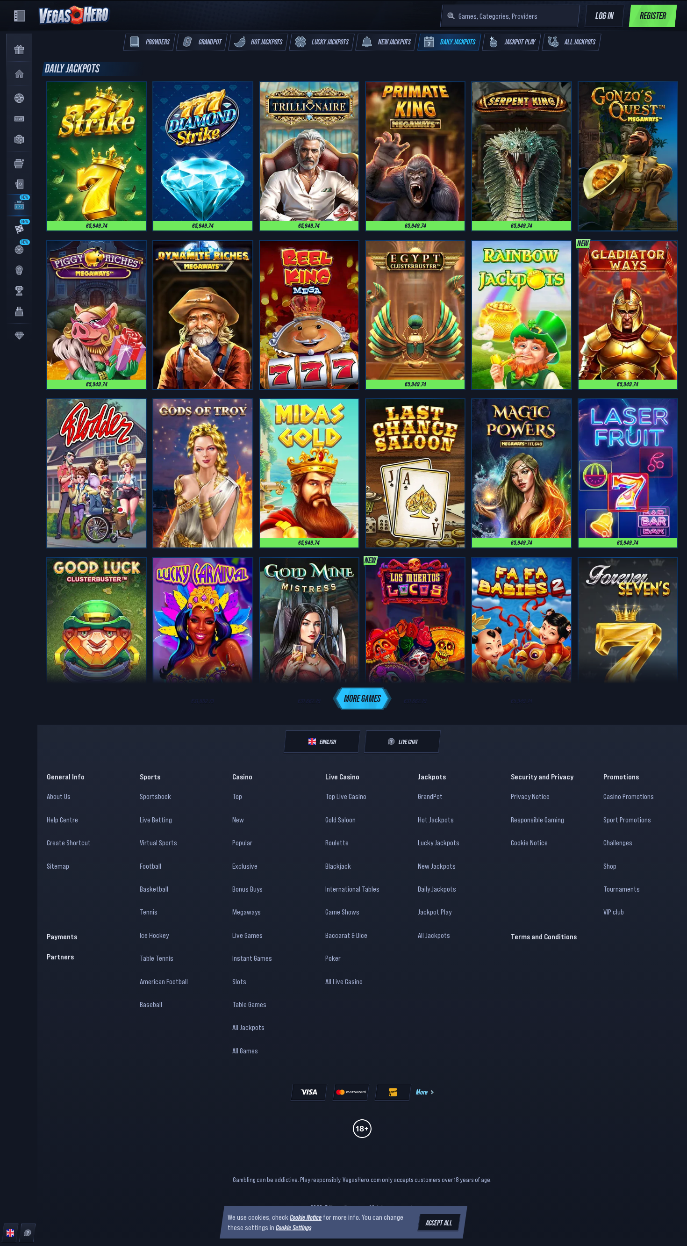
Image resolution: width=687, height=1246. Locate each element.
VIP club (613, 911)
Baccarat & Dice (346, 935)
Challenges (617, 842)
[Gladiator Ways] (628, 315)
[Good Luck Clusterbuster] (96, 632)
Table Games (249, 1004)
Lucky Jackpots (438, 842)
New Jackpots (437, 866)
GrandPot (430, 796)
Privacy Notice (530, 796)
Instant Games (252, 958)
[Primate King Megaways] (415, 156)
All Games (245, 1050)
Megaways (246, 911)
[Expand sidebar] (19, 15)
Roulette (337, 842)
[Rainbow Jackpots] (521, 315)
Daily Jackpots (437, 889)
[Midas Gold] (309, 473)
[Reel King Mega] (309, 315)
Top (237, 796)
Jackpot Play (434, 911)
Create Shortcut (69, 842)
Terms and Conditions (544, 936)
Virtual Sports (158, 842)
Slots (239, 981)
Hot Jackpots (436, 819)
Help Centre (62, 819)
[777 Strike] (96, 156)
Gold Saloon (340, 819)
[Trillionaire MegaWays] (309, 156)
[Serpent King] (521, 156)
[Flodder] (96, 473)
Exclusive (245, 866)
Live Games (247, 935)
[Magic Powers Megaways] (521, 473)
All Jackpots (248, 1027)
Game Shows (342, 911)
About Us (59, 796)
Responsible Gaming (537, 819)
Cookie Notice (529, 842)
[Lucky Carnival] (202, 632)
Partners (60, 956)
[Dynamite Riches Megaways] (202, 315)
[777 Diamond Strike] (202, 156)
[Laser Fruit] (628, 473)
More (422, 1092)
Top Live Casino (345, 796)
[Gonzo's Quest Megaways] (628, 156)
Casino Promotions (628, 796)
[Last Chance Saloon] (415, 473)
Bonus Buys (247, 889)
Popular (242, 842)
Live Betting (156, 819)
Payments (62, 936)
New (238, 819)
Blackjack (338, 866)
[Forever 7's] (628, 632)
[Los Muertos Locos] (415, 632)
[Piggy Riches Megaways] (96, 315)
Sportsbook (155, 796)
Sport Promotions (627, 819)
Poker (333, 958)
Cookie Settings (293, 1228)
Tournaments (621, 889)
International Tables (352, 889)
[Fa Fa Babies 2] (521, 632)
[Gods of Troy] (202, 473)
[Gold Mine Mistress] (309, 632)
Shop (609, 866)
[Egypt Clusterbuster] (415, 315)
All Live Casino (344, 981)
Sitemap (58, 866)
